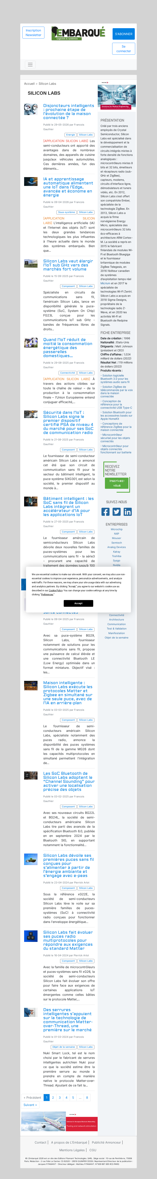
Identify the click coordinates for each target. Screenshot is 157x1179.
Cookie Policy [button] (55, 590)
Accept (78, 603)
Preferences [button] (47, 594)
